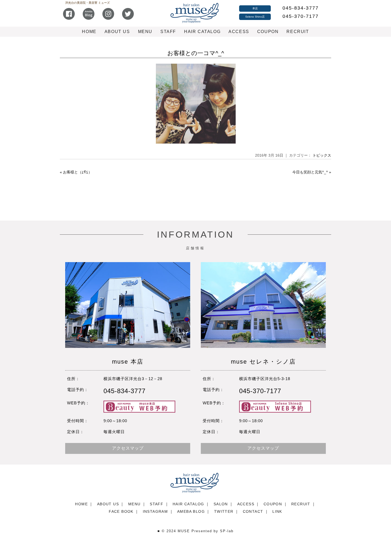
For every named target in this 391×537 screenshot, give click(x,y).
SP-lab (227, 531)
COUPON (268, 31)
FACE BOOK (121, 511)
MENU (145, 31)
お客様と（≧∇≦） (77, 172)
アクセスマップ (128, 448)
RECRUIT (297, 31)
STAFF (168, 31)
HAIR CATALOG (202, 31)
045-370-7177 (300, 16)
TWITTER (224, 511)
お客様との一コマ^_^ (195, 53)
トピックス (322, 155)
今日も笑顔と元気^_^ (310, 172)
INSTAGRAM (155, 511)
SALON (221, 504)
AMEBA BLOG (191, 511)
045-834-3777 (300, 8)
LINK (277, 511)
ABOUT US (117, 31)
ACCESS (238, 31)
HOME (89, 31)
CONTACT (253, 511)
